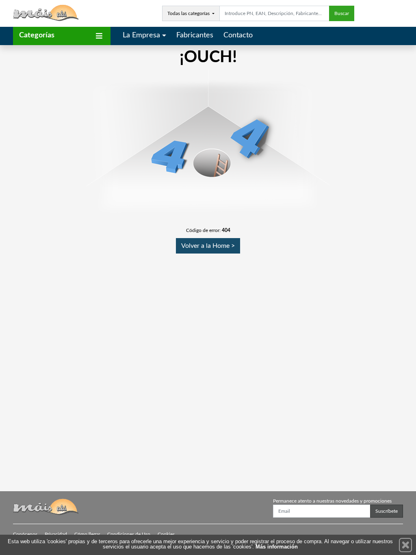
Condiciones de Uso (128, 534)
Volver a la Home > (208, 246)
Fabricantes (194, 35)
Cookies (166, 534)
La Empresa (141, 35)
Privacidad (56, 534)
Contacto (238, 35)
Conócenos (25, 534)
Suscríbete (386, 511)
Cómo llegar (87, 534)
